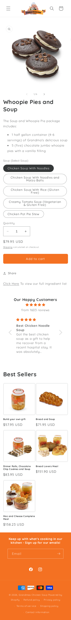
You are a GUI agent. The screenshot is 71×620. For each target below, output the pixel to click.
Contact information (37, 612)
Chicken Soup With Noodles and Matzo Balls (35, 179)
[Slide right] (44, 94)
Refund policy (31, 599)
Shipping (7, 247)
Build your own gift (14, 419)
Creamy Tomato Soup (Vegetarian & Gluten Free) (35, 203)
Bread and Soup (45, 419)
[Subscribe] (58, 554)
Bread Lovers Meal (47, 466)
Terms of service (26, 606)
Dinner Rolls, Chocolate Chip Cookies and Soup (17, 468)
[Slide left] (27, 94)
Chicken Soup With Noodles (29, 168)
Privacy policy (52, 599)
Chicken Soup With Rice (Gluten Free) (35, 191)
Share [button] (12, 273)
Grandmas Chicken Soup (33, 594)
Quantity (9, 223)
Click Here (11, 284)
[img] (35, 305)
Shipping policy (49, 606)
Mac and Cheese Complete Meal (19, 518)
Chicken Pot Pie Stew (24, 214)
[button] (8, 8)
